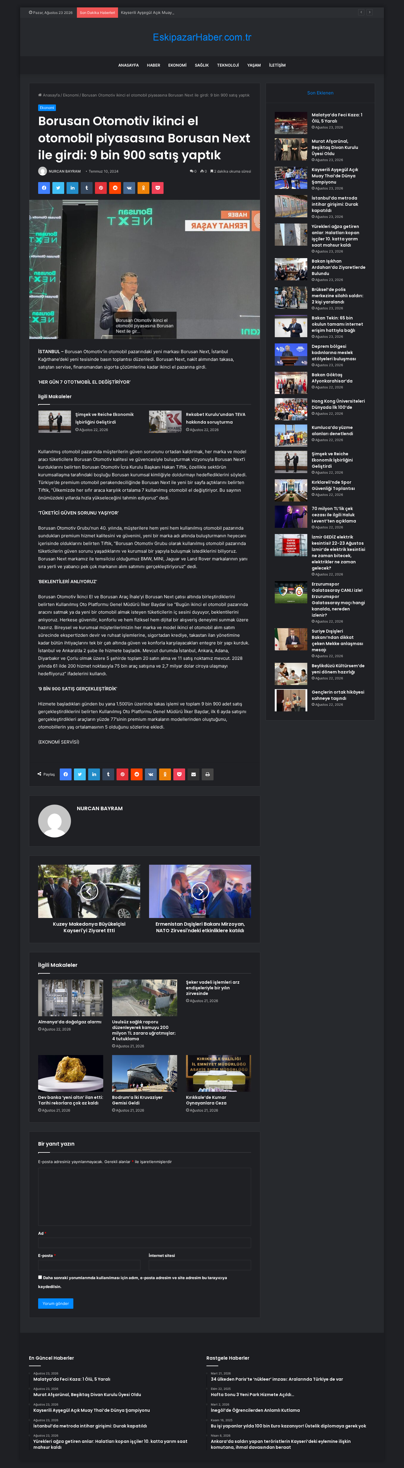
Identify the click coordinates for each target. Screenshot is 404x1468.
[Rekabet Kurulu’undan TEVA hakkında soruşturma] (165, 422)
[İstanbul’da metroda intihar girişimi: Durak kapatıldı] (291, 206)
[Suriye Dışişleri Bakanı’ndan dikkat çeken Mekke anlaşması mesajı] (291, 639)
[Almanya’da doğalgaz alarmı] (70, 998)
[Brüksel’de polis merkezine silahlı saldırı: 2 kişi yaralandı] (291, 298)
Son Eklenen (320, 93)
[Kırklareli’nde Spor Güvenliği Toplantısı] (291, 490)
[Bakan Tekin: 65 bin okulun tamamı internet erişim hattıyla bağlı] (291, 326)
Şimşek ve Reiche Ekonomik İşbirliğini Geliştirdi (332, 460)
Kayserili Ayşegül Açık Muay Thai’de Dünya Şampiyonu (170, 12)
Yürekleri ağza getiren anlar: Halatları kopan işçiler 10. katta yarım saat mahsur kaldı (335, 236)
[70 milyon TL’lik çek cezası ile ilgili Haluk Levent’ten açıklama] (291, 517)
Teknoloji (228, 65)
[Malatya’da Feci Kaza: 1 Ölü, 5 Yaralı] (291, 123)
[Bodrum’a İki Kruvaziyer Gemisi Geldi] (144, 1073)
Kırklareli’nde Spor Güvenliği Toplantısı (333, 485)
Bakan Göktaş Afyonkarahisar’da (332, 378)
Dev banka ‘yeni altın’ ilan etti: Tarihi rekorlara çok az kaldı (70, 1100)
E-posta (47, 1255)
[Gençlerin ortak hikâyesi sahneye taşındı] (291, 700)
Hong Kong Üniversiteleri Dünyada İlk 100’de (338, 404)
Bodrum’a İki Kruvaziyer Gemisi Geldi (137, 1100)
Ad (42, 1233)
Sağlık (202, 65)
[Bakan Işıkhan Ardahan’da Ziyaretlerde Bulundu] (291, 269)
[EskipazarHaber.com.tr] (202, 37)
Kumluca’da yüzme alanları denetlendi (332, 431)
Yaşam (254, 65)
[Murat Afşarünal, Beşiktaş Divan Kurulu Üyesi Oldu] (291, 149)
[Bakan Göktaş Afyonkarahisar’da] (291, 383)
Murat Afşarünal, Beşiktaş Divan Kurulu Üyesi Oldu (335, 147)
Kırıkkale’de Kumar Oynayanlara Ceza (206, 1100)
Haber (153, 65)
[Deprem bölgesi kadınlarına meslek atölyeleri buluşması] (291, 354)
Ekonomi (177, 65)
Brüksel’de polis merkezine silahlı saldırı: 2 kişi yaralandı (337, 296)
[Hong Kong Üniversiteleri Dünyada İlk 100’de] (291, 409)
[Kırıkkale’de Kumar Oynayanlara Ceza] (218, 1073)
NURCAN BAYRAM (65, 171)
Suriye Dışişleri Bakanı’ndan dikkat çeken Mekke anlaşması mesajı (337, 640)
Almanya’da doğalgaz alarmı (69, 1022)
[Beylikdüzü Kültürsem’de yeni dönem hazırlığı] (291, 674)
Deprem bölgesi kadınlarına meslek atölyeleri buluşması (334, 352)
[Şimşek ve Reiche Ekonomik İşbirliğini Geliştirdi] (54, 422)
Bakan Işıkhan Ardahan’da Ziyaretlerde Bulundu (339, 267)
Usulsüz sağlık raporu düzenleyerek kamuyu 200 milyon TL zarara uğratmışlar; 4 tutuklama (144, 1030)
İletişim (277, 65)
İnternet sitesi (162, 1255)
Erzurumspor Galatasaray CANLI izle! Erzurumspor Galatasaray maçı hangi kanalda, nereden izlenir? (338, 599)
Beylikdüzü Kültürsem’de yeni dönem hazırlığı (338, 669)
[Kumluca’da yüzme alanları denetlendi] (291, 436)
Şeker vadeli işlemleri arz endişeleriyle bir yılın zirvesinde (213, 987)
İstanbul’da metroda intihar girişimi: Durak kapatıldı (335, 204)
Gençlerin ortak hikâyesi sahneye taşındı (338, 695)
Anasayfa (128, 65)
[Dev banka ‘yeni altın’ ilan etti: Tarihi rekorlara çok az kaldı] (70, 1073)
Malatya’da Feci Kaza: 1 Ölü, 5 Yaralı (337, 118)
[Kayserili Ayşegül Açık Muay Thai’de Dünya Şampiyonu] (291, 178)
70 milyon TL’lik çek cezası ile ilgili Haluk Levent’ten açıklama (334, 515)
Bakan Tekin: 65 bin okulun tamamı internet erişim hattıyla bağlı (337, 324)
